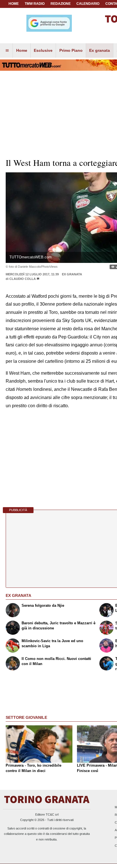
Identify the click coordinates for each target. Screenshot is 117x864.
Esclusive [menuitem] (43, 50)
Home (14, 3)
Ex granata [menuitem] (99, 50)
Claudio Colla (23, 278)
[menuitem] (7, 50)
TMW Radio (35, 3)
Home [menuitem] (21, 50)
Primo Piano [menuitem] (71, 50)
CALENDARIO (87, 3)
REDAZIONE (61, 3)
